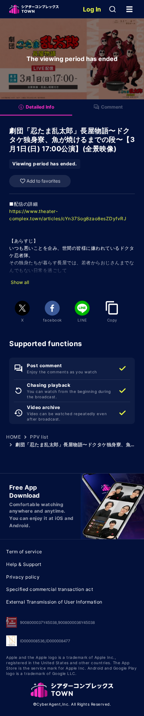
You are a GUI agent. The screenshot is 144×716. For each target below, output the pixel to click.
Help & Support (23, 564)
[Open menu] (129, 9)
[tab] (36, 107)
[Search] (112, 9)
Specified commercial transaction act (49, 589)
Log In (92, 9)
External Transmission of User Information (54, 602)
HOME (13, 437)
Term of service (24, 551)
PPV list (39, 437)
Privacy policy (23, 577)
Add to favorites (43, 181)
